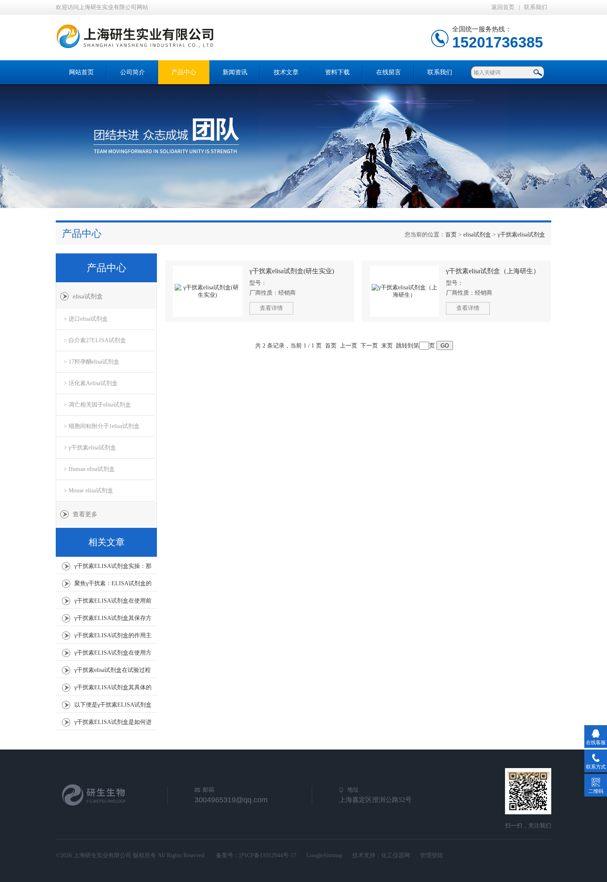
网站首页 (81, 72)
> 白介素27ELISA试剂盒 (95, 340)
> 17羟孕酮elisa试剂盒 (91, 362)
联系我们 (535, 7)
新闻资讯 (235, 72)
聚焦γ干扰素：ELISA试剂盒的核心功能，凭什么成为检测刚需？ (113, 585)
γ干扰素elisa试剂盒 (521, 235)
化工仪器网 (395, 855)
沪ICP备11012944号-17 (267, 855)
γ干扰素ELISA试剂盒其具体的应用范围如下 (113, 689)
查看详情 (271, 308)
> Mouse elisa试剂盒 (88, 490)
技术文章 (286, 72)
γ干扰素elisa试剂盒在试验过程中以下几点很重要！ (112, 672)
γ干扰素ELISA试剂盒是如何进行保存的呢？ (113, 724)
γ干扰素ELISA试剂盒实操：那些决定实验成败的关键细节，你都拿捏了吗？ (113, 568)
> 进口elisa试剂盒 (86, 319)
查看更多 (85, 514)
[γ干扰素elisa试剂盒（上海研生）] (404, 291)
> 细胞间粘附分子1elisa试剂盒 (102, 426)
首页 (451, 235)
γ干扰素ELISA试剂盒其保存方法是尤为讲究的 (113, 620)
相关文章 (106, 542)
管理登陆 (431, 855)
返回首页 (503, 7)
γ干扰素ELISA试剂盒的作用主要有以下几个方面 (113, 637)
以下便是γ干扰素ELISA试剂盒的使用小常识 (113, 707)
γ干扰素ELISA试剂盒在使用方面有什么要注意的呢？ (113, 655)
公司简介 (132, 72)
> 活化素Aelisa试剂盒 (91, 383)
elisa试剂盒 (477, 235)
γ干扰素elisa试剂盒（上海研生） (493, 270)
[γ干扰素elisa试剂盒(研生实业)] (207, 291)
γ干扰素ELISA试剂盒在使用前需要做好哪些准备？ (113, 603)
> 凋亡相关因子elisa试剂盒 (97, 405)
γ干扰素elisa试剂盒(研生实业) (291, 270)
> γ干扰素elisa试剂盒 (90, 448)
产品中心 (183, 72)
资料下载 (337, 72)
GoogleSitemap (324, 855)
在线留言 (388, 72)
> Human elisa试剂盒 (89, 469)
